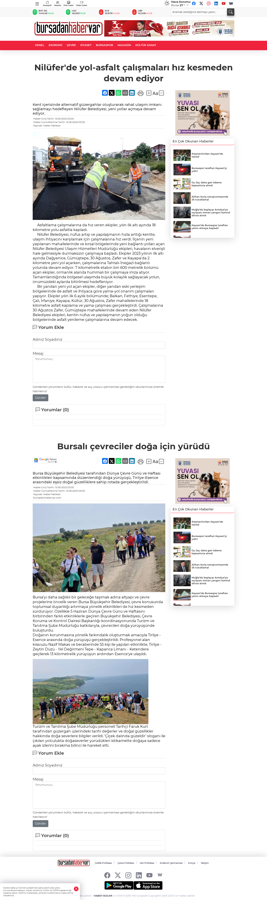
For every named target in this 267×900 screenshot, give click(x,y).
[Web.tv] (231, 3)
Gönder (40, 397)
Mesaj (38, 353)
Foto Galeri (69, 5)
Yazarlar (57, 5)
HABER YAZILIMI (103, 895)
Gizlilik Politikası (103, 863)
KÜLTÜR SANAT (145, 45)
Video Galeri (81, 5)
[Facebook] (194, 3)
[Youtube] (223, 3)
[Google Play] (119, 885)
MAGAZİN (124, 45)
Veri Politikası (147, 863)
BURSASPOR (104, 45)
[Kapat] (76, 888)
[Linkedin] (216, 3)
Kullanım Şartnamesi (171, 863)
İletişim (205, 863)
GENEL (39, 45)
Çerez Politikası (126, 863)
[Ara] (230, 12)
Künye (191, 863)
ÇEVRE (71, 45)
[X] (201, 3)
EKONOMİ (55, 45)
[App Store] (148, 885)
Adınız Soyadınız (47, 339)
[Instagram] (208, 3)
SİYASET (86, 45)
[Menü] (37, 3)
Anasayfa (47, 5)
